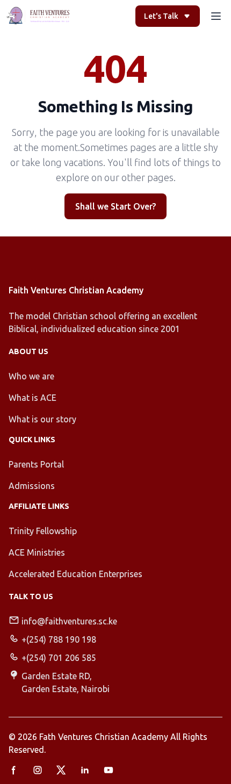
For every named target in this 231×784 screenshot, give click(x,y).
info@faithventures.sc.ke (69, 621)
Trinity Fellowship (43, 531)
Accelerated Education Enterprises (75, 574)
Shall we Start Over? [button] (115, 206)
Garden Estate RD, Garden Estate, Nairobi (65, 682)
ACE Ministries (37, 552)
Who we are (31, 376)
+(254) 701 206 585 (58, 658)
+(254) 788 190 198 (58, 639)
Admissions (32, 486)
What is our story (42, 419)
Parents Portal (36, 464)
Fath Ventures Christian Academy (103, 737)
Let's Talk (161, 16)
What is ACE (32, 397)
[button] (216, 16)
